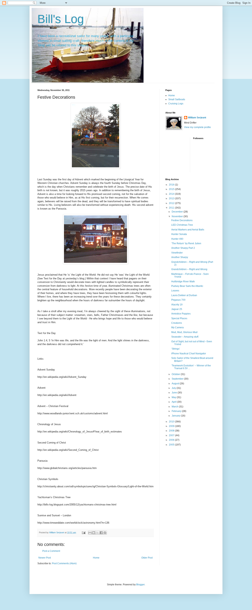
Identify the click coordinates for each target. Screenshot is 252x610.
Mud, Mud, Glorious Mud (184, 332)
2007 (172, 435)
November (177, 216)
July (174, 388)
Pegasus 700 (178, 299)
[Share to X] (97, 533)
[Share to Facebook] (101, 533)
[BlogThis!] (94, 533)
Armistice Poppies (181, 313)
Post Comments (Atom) (64, 563)
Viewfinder (177, 252)
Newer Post (44, 557)
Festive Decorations (182, 220)
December (177, 211)
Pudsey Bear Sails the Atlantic (187, 286)
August (176, 383)
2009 (172, 426)
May (174, 397)
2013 (172, 198)
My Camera (177, 327)
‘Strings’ (175, 348)
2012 (172, 203)
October (176, 374)
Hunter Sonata (179, 234)
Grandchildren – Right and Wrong (189, 269)
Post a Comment (51, 551)
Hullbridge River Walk (183, 281)
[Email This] (90, 533)
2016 (172, 184)
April (174, 401)
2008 (172, 430)
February (177, 411)
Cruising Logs (175, 103)
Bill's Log (60, 19)
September (178, 378)
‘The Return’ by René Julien (186, 243)
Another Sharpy (179, 257)
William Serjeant (197, 117)
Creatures (176, 323)
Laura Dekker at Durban (184, 295)
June (175, 392)
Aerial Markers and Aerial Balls (187, 229)
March (175, 406)
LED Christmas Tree (182, 225)
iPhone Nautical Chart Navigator (188, 353)
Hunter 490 (177, 239)
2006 (172, 440)
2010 (172, 421)
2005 (172, 444)
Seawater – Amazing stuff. (185, 336)
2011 (172, 207)
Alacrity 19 (177, 304)
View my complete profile (197, 127)
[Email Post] (83, 532)
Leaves (175, 290)
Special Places (179, 318)
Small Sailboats (176, 99)
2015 (172, 189)
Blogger (140, 584)
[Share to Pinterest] (105, 533)
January (176, 415)
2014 (172, 194)
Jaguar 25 (176, 309)
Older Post (147, 557)
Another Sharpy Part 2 (183, 248)
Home (96, 557)
